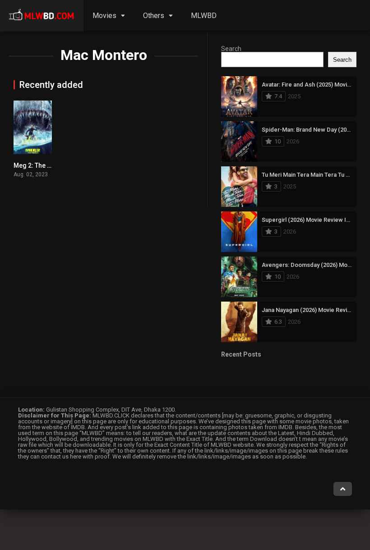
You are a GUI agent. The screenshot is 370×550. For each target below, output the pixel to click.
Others (153, 15)
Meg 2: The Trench (41, 165)
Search (231, 48)
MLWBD (204, 15)
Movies (104, 15)
